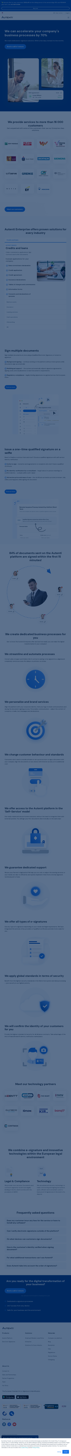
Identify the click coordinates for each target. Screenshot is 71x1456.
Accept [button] (65, 1452)
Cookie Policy (24, 1447)
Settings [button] (59, 1452)
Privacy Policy (35, 1447)
